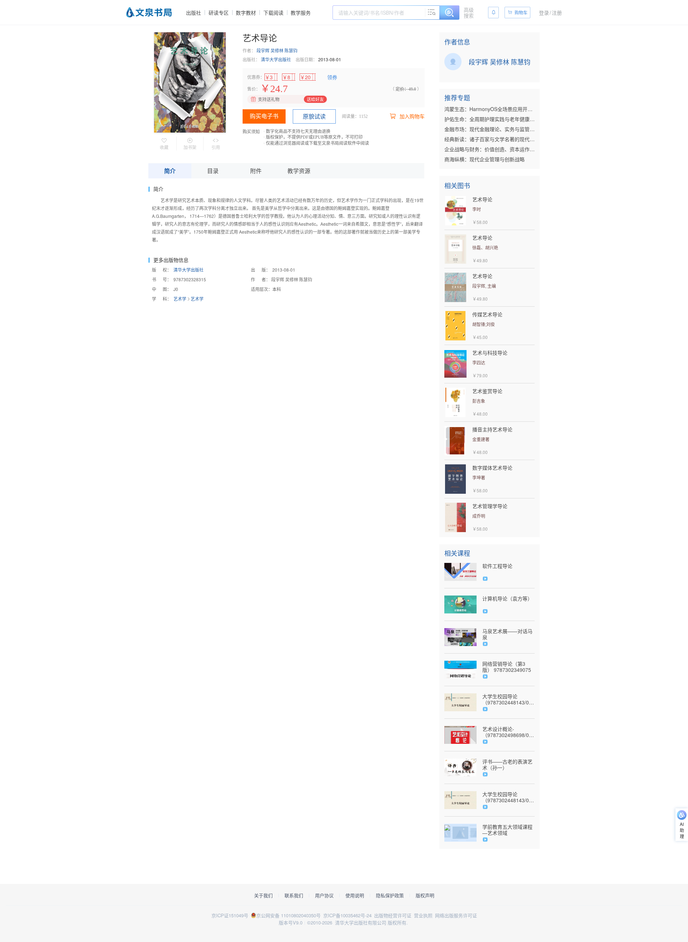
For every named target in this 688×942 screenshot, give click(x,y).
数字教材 (246, 12)
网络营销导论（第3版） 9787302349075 (506, 667)
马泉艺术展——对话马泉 (507, 634)
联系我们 (294, 895)
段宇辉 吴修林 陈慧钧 (277, 50)
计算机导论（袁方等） (507, 599)
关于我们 (263, 895)
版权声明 (425, 895)
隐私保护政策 (390, 895)
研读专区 (219, 12)
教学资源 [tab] (298, 171)
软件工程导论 (497, 566)
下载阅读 (273, 12)
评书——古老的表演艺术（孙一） (507, 765)
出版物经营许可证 (392, 915)
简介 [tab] (170, 171)
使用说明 (354, 895)
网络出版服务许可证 (456, 915)
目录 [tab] (213, 171)
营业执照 (423, 915)
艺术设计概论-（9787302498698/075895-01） (508, 732)
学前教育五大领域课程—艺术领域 (507, 830)
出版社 (193, 12)
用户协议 (324, 895)
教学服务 (301, 12)
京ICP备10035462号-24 (347, 915)
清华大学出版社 (276, 59)
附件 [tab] (256, 171)
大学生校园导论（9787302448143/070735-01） (508, 699)
